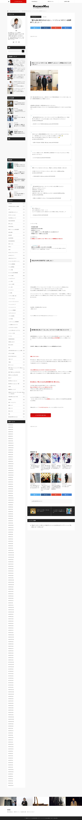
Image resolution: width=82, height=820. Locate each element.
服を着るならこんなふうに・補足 (16, 383)
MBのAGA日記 (16, 226)
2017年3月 (10, 682)
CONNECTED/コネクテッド (16, 212)
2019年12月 (10, 607)
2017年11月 (10, 664)
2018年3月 (10, 655)
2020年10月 (10, 584)
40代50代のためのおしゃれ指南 (16, 206)
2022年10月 (10, 529)
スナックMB (16, 287)
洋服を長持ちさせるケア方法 (16, 396)
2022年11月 (10, 527)
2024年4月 (10, 488)
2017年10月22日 (55, 123)
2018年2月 (10, 657)
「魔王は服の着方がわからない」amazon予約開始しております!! (35, 467)
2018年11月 (10, 637)
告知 (16, 347)
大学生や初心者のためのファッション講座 (16, 350)
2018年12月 (10, 634)
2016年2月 (10, 712)
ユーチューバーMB (16, 333)
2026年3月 (10, 436)
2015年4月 (10, 735)
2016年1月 (10, 714)
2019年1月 (10, 632)
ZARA (16, 249)
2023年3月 (10, 518)
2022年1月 (10, 550)
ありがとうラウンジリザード (16, 252)
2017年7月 (10, 673)
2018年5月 (10, 650)
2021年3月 (10, 573)
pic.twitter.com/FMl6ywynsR (37, 120)
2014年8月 (10, 753)
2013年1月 (10, 783)
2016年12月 (10, 689)
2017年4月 (10, 680)
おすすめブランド (16, 255)
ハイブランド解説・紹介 (16, 295)
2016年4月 (10, 707)
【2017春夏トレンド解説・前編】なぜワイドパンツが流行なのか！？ (19, 125)
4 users (39, 245)
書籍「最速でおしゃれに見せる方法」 (16, 372)
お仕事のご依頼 (66, 1)
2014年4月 (10, 760)
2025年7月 (10, 454)
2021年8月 (10, 561)
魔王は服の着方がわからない (36, 16)
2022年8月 (10, 534)
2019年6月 (10, 621)
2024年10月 (10, 475)
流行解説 (16, 399)
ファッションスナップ (16, 304)
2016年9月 (10, 696)
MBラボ (16, 246)
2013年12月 (10, 769)
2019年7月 (10, 618)
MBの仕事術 (16, 232)
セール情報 (16, 292)
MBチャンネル (16, 243)
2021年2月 (10, 575)
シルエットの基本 (16, 284)
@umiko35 (55, 193)
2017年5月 (10, 678)
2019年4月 (10, 625)
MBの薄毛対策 (16, 238)
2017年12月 (10, 662)
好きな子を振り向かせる (16, 356)
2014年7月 (10, 755)
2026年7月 (10, 427)
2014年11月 (10, 746)
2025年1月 (10, 468)
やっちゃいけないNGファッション (16, 261)
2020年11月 (10, 582)
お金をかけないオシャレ (16, 258)
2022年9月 (10, 532)
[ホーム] (8, 1)
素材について (16, 405)
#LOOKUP (16, 203)
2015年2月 (10, 739)
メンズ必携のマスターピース (16, 324)
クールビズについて (16, 278)
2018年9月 (10, 641)
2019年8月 (10, 616)
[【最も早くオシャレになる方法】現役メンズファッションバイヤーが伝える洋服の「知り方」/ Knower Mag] (41, 8)
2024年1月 (10, 495)
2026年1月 (10, 440)
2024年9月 (10, 477)
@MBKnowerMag (60, 171)
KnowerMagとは (34, 1)
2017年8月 (10, 671)
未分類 (16, 386)
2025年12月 (10, 443)
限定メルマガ (16, 411)
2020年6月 (10, 593)
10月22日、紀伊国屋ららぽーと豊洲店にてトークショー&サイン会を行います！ (66, 467)
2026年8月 (10, 424)
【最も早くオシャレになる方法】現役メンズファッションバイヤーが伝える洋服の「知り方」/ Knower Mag (41, 818)
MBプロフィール (50, 1)
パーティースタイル (16, 298)
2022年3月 (10, 545)
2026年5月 (10, 431)
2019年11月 (10, 609)
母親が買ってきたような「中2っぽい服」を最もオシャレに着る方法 (16, 393)
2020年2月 (10, 602)
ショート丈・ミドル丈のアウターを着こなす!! (66, 486)
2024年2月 (10, 493)
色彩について (16, 408)
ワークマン (16, 336)
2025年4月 (10, 461)
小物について (16, 359)
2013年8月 (10, 776)
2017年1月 (10, 687)
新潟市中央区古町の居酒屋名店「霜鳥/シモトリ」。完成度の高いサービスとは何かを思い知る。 (19, 180)
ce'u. (16, 209)
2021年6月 (10, 566)
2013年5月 (10, 778)
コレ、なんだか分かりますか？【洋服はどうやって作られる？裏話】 (19, 103)
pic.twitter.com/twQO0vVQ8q (37, 194)
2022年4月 (10, 543)
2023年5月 (10, 513)
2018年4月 (10, 653)
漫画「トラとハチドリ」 (16, 402)
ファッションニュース (16, 307)
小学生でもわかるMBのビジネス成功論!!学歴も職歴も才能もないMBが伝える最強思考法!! (56, 487)
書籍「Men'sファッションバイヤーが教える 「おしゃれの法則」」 (16, 368)
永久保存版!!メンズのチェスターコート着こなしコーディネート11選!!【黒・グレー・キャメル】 (19, 165)
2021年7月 (10, 564)
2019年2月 (10, 630)
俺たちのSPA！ (16, 344)
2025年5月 (10, 459)
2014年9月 (10, 751)
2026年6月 (10, 429)
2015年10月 (10, 721)
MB (16, 30)
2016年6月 (10, 703)
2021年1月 (10, 577)
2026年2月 (10, 438)
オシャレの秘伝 (16, 275)
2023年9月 (10, 504)
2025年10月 (10, 447)
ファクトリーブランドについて (16, 301)
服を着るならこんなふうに (16, 380)
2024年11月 (10, 472)
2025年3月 (10, 463)
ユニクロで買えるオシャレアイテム (16, 330)
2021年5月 (10, 568)
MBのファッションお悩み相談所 (16, 229)
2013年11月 (10, 771)
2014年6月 (10, 758)
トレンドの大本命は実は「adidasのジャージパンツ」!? (19, 111)
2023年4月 (10, 516)
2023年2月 (10, 520)
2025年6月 (10, 456)
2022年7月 (10, 536)
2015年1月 (10, 742)
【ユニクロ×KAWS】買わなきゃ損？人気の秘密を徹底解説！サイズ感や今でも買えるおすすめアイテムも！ (19, 187)
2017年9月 (10, 669)
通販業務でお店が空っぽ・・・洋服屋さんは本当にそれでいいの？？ (19, 132)
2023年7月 (10, 509)
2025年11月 (10, 445)
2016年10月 (10, 694)
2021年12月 (10, 552)
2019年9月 (10, 614)
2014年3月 (10, 762)
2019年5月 (10, 623)
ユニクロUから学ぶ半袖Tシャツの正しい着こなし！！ (19, 194)
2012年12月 (10, 785)
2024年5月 (10, 486)
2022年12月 (10, 525)
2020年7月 (10, 591)
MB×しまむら (16, 223)
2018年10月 (10, 639)
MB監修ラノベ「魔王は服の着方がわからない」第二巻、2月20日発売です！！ (56, 467)
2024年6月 (10, 484)
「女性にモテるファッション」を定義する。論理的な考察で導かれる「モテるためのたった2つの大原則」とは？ (45, 488)
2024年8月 (10, 479)
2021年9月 (10, 559)
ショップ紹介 (16, 281)
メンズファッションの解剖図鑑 (16, 321)
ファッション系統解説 (16, 310)
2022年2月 (10, 548)
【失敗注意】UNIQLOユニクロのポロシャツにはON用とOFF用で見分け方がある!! (19, 83)
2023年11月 (10, 500)
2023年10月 (10, 502)
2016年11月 (10, 691)
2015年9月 (10, 723)
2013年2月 (10, 780)
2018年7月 (10, 646)
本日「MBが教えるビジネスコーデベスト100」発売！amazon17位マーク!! (34, 486)
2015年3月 (10, 737)
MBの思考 (16, 235)
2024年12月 (10, 470)
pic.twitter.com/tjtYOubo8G (37, 172)
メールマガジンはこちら (18, 1)
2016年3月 (10, 710)
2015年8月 (10, 726)
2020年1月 (10, 605)
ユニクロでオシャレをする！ (16, 327)
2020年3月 (10, 600)
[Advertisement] (40, 47)
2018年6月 (10, 648)
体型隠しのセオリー (16, 341)
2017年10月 (10, 666)
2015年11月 (10, 719)
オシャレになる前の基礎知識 (16, 272)
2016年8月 (10, 698)
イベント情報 (16, 269)
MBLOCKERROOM (16, 220)
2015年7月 (10, 728)
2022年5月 (10, 541)
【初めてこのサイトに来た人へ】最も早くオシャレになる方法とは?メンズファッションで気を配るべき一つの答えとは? (51, 526)
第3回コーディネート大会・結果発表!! (19, 118)
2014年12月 (10, 744)
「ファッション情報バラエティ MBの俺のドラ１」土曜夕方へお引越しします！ (19, 173)
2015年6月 (10, 730)
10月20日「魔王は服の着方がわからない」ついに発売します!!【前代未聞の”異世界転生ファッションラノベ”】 (45, 468)
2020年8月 (10, 589)
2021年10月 (10, 557)
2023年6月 (10, 511)
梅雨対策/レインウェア (16, 389)
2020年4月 (10, 598)
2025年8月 (10, 452)
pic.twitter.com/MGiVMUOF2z (37, 139)
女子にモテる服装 (16, 353)
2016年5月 (10, 705)
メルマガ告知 (16, 318)
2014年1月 (10, 767)
